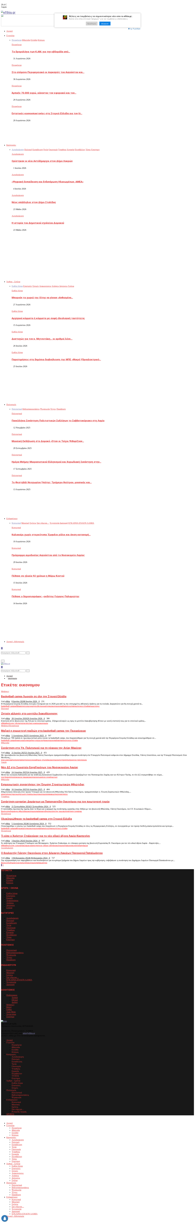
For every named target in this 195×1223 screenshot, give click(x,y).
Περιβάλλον (11, 935)
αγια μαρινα (6, 760)
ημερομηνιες (32, 706)
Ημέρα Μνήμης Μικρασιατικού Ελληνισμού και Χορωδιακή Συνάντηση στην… (56, 461)
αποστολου (25, 760)
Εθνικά (15, 1000)
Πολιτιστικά (17, 413)
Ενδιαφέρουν (12, 518)
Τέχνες (9, 957)
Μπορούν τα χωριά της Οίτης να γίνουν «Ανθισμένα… (42, 297)
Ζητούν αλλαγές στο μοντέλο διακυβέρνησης (29, 713)
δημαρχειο (14, 863)
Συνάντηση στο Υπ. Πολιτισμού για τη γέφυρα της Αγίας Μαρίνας (41, 747)
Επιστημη (10, 939)
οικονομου (55, 706)
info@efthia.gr (29, 1033)
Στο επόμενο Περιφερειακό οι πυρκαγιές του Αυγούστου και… (48, 72)
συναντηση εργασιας (73, 811)
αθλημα (18, 828)
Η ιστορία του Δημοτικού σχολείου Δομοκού (38, 223)
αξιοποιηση (16, 760)
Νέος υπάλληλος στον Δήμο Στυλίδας (34, 202)
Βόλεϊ (8, 1007)
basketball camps (8, 706)
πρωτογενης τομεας (56, 811)
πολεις (68, 706)
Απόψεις (10, 903)
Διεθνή (15, 1002)
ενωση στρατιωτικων (29, 794)
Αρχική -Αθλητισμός (15, 641)
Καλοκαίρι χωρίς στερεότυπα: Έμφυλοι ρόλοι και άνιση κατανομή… (51, 534)
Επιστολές (10, 896)
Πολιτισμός (11, 404)
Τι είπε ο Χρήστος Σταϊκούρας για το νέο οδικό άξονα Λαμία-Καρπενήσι (45, 835)
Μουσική (10, 973)
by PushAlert (135, 28)
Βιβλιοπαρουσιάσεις (15, 952)
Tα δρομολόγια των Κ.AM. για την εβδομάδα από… (41, 51)
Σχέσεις (9, 975)
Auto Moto (11, 1012)
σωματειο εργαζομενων (47, 777)
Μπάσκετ (5, 691)
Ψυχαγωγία (11, 955)
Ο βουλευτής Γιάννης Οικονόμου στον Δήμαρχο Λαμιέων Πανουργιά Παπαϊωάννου (52, 853)
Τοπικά (15, 997)
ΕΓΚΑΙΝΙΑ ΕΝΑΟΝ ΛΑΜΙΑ (19, 980)
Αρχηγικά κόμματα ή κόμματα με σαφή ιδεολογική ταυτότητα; (48, 318)
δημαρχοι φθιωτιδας (18, 811)
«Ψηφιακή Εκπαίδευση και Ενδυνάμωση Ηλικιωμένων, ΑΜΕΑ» (47, 181)
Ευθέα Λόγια (17, 291)
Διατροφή (10, 984)
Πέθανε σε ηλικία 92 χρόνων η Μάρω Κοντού (38, 575)
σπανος (74, 706)
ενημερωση (15, 794)
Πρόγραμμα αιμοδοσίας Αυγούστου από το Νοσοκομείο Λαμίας (48, 555)
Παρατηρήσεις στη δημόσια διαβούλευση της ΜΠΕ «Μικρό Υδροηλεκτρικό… (56, 359)
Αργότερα (91, 23)
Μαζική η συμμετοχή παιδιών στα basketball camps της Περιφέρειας (43, 730)
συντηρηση (63, 760)
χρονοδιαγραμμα (81, 845)
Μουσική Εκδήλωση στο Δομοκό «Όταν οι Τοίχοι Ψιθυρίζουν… (48, 441)
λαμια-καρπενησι (31, 845)
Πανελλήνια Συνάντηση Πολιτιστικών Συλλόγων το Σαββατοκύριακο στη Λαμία (58, 420)
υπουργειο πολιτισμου (77, 760)
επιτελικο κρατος (32, 723)
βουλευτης (5, 811)
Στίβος (9, 1009)
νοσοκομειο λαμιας (20, 777)
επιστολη (21, 723)
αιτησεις (23, 706)
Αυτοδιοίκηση (18, 154)
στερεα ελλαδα (83, 706)
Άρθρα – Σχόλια (13, 282)
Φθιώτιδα (5, 743)
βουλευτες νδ (11, 723)
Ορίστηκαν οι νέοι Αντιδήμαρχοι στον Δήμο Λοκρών (42, 161)
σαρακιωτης (52, 794)
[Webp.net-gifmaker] (49, 25)
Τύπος (9, 937)
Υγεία (8, 925)
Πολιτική (5, 708)
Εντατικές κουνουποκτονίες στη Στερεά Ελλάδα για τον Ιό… (47, 113)
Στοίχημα (10, 1017)
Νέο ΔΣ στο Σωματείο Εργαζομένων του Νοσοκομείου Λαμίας (39, 767)
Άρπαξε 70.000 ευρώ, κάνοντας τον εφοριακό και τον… (44, 92)
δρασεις (18, 740)
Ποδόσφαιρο (11, 995)
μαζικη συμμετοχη (37, 740)
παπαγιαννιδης (42, 811)
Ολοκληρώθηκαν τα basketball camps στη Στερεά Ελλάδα (36, 818)
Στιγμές (9, 898)
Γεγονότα (10, 35)
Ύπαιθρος (5, 796)
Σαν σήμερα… (12, 977)
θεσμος (41, 706)
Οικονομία (10, 928)
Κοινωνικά (16, 527)
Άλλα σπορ (11, 1014)
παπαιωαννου (41, 863)
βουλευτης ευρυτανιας (15, 845)
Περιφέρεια (16, 44)
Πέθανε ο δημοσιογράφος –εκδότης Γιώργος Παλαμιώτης (45, 596)
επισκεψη (23, 863)
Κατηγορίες (11, 145)
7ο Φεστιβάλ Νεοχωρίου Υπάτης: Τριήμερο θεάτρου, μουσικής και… (52, 482)
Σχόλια (9, 908)
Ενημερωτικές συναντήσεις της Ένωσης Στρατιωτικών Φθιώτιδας (42, 784)
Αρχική (9, 31)
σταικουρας (69, 845)
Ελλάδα (9, 880)
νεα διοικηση (6, 777)
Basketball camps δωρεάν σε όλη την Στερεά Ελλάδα (33, 696)
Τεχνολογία (11, 982)
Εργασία (10, 932)
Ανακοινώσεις (12, 900)
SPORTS (10, 1114)
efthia (7, 701)
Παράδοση (11, 960)
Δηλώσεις (10, 905)
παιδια (62, 706)
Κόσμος (9, 883)
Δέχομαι (105, 23)
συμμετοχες (94, 706)
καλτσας (47, 706)
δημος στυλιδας (42, 760)
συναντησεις (62, 794)
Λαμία (3, 762)
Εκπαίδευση (11, 923)
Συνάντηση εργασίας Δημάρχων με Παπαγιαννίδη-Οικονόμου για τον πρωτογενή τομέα (55, 801)
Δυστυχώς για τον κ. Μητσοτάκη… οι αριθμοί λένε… (42, 338)
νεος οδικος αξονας (47, 845)
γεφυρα (33, 760)
